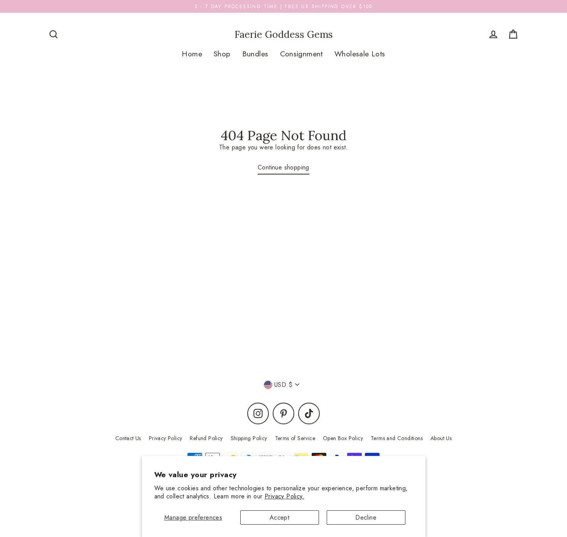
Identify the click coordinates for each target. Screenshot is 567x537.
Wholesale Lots (359, 53)
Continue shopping (283, 167)
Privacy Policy (165, 438)
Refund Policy (206, 438)
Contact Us (128, 438)
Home (192, 53)
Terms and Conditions (397, 438)
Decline (365, 517)
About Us (441, 438)
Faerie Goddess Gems (284, 34)
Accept (279, 517)
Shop (222, 53)
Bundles (255, 53)
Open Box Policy (343, 438)
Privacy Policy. (284, 496)
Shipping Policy (249, 438)
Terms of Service (295, 438)
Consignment (301, 53)
